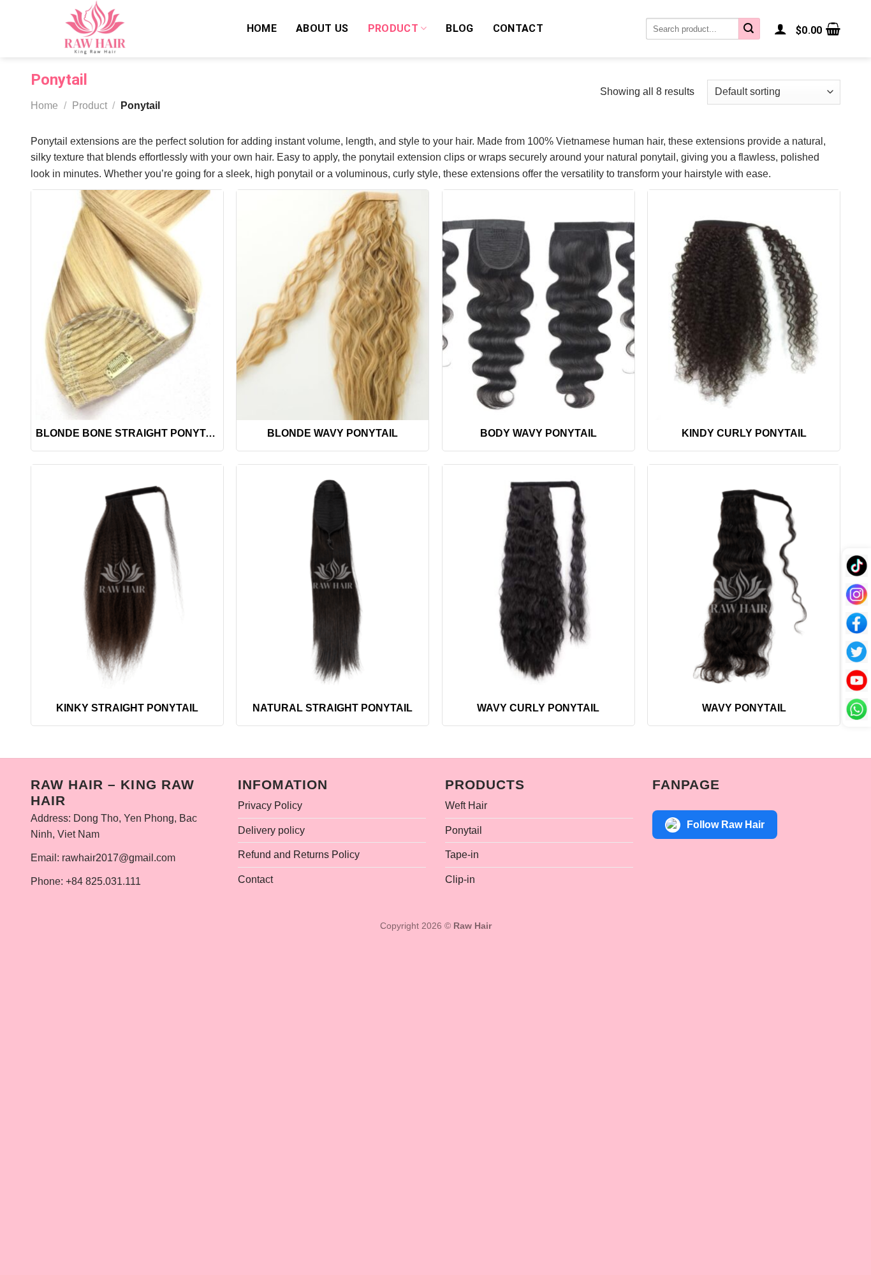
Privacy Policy (270, 805)
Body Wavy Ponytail (538, 433)
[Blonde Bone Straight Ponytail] (127, 305)
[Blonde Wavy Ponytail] (332, 305)
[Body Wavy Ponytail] (538, 305)
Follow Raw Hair (726, 824)
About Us (322, 28)
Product (393, 28)
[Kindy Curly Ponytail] (744, 305)
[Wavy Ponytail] (744, 580)
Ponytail (463, 830)
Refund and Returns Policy (299, 854)
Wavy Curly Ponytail (538, 708)
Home (262, 28)
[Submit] (749, 29)
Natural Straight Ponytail (333, 708)
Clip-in (460, 879)
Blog (459, 28)
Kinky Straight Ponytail (127, 708)
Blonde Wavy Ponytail (332, 433)
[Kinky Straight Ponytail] (127, 580)
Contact (518, 28)
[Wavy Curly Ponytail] (538, 580)
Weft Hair (466, 805)
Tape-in (462, 854)
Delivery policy (271, 830)
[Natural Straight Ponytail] (332, 580)
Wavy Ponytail (744, 708)
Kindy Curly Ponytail (744, 433)
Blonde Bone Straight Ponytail (127, 433)
